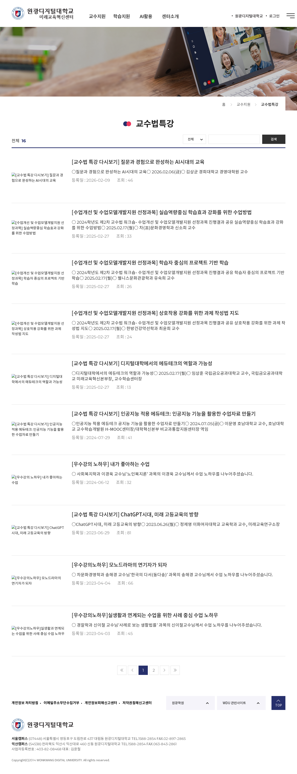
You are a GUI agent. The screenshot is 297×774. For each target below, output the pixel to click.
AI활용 (146, 16)
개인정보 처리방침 (25, 703)
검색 (274, 139)
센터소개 (170, 16)
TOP (278, 705)
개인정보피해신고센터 (101, 703)
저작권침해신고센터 (137, 703)
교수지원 (97, 16)
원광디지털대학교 (249, 16)
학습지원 (121, 16)
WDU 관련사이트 (234, 703)
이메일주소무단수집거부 (61, 703)
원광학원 (178, 703)
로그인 (274, 16)
